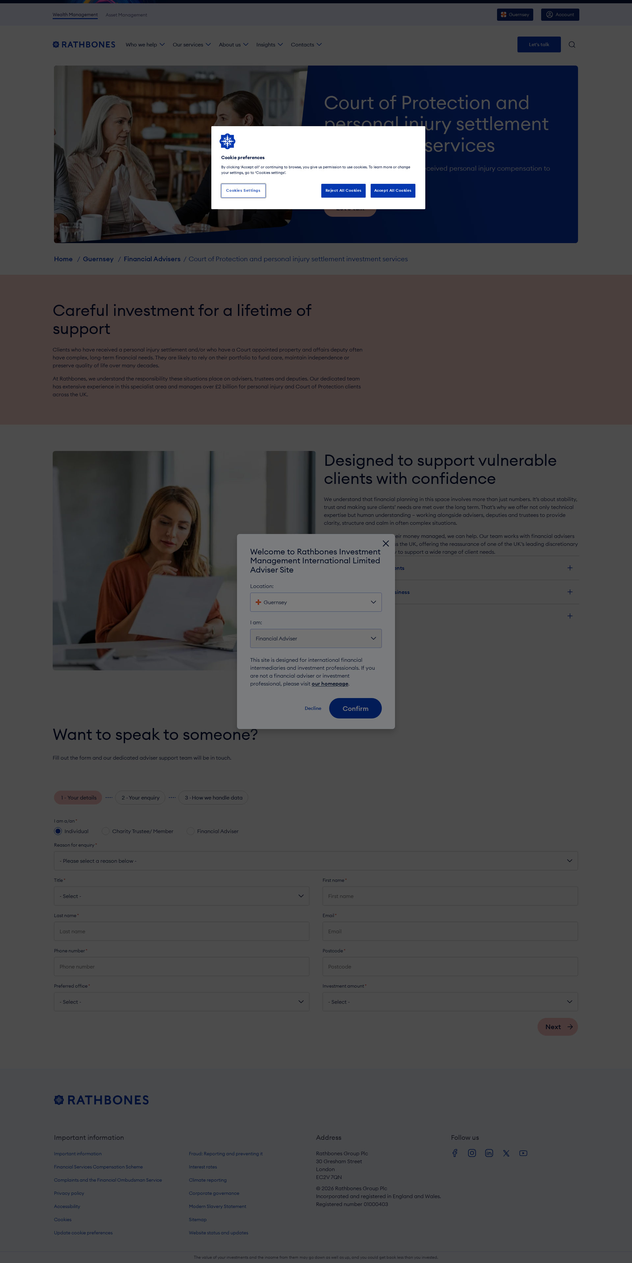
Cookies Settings (243, 190)
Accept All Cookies (393, 190)
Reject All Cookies (344, 190)
